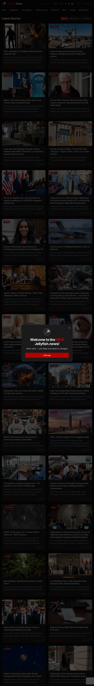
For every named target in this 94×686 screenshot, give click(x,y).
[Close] (69, 328)
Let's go (47, 355)
